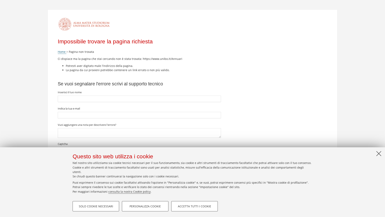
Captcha (63, 144)
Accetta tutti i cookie (194, 206)
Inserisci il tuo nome (70, 92)
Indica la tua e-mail (69, 108)
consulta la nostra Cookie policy (129, 191)
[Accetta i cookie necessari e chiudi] (379, 153)
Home (62, 52)
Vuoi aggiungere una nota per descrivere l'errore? (87, 125)
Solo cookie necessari (96, 206)
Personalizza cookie (145, 206)
